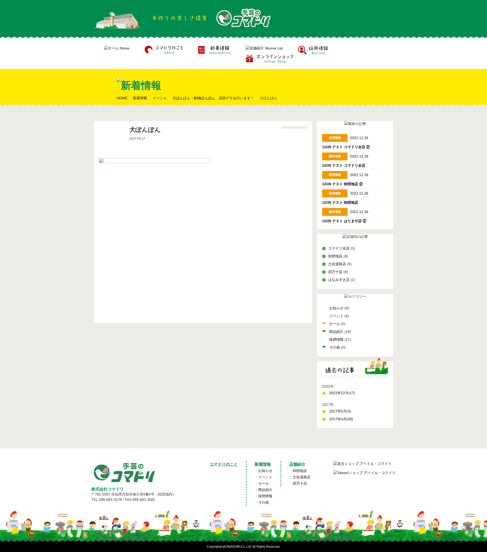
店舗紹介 (297, 464)
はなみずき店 (339, 280)
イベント (336, 316)
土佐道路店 (337, 264)
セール (335, 324)
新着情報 (263, 464)
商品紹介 (336, 332)
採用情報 (336, 339)
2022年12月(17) (342, 393)
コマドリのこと (224, 464)
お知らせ (336, 308)
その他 (335, 347)
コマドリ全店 (339, 248)
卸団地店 (335, 256)
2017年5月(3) (340, 411)
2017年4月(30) (341, 419)
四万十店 (335, 272)
